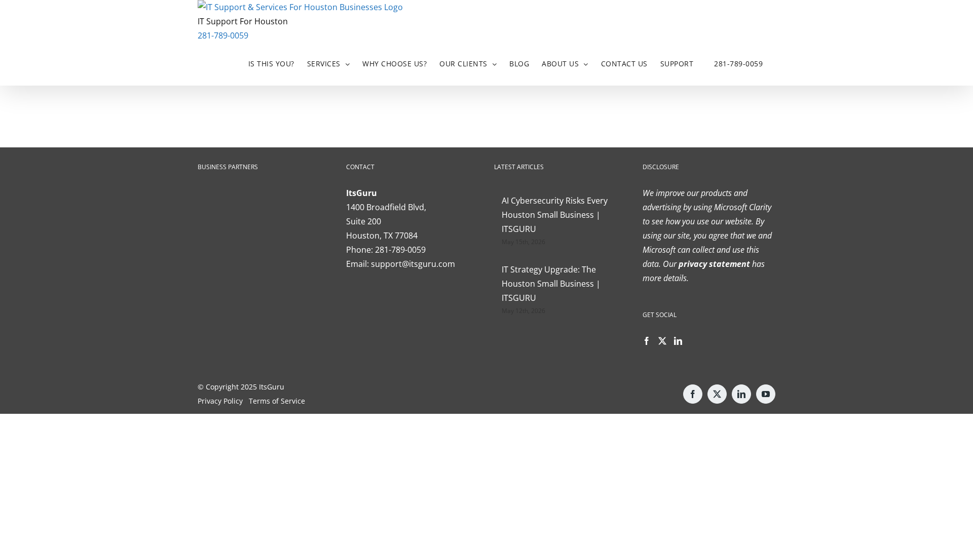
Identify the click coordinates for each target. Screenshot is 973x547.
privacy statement (713, 263)
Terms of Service (277, 401)
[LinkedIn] (678, 341)
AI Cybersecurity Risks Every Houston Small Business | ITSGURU (555, 215)
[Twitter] (662, 341)
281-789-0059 (223, 35)
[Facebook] (647, 341)
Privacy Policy (220, 401)
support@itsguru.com (413, 263)
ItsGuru (271, 387)
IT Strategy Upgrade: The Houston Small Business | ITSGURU (551, 283)
